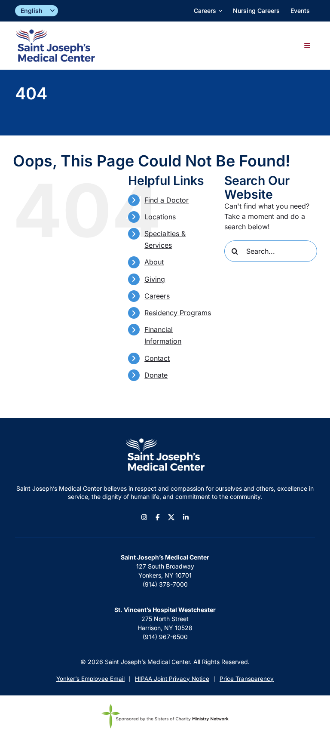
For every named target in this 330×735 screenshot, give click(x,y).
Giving (154, 279)
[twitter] (171, 517)
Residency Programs (177, 312)
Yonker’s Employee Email (90, 678)
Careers (157, 296)
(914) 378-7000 (165, 584)
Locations (160, 216)
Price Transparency (247, 678)
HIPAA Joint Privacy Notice (172, 678)
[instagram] (144, 517)
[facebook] (157, 517)
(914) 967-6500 (165, 636)
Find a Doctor (166, 200)
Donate (156, 375)
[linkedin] (186, 517)
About (154, 262)
